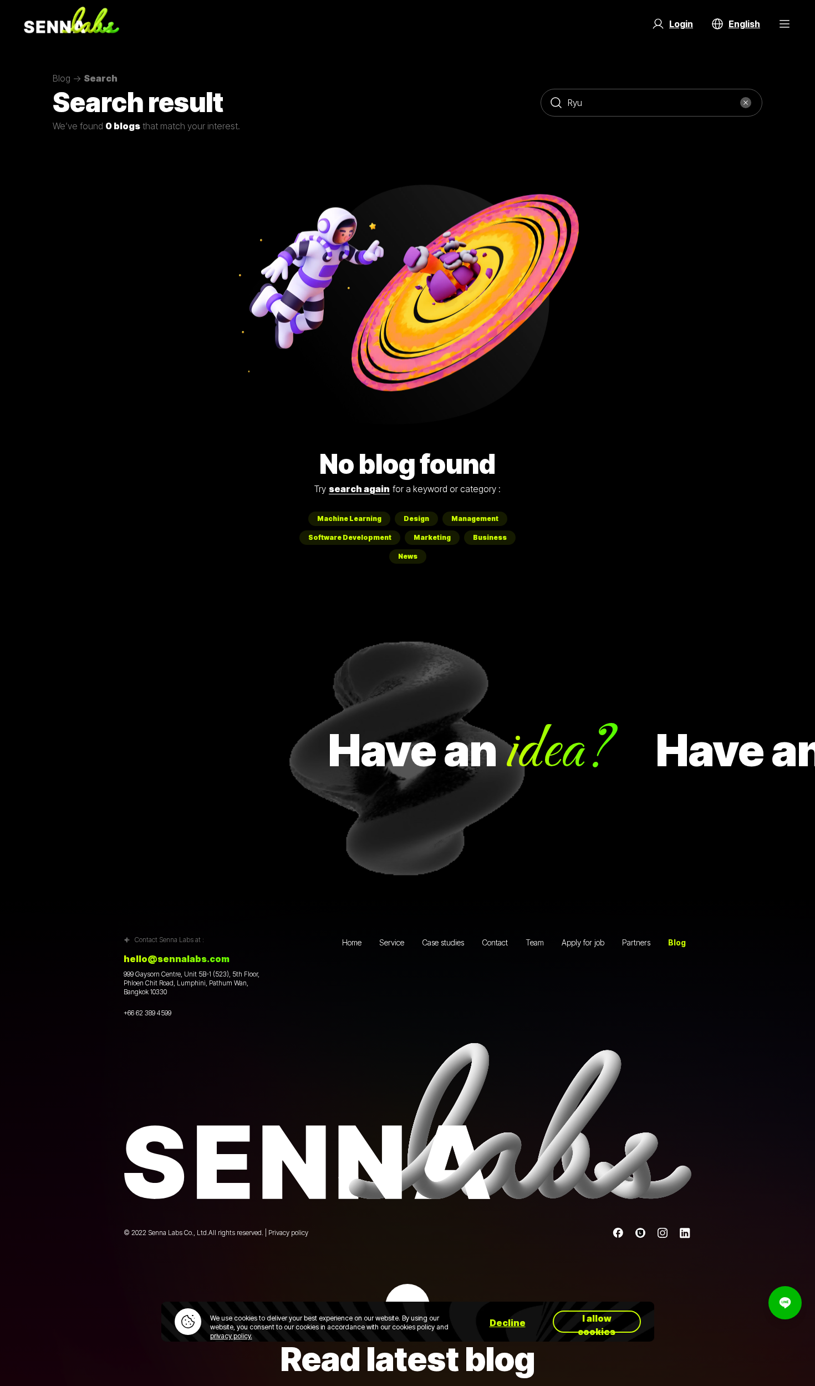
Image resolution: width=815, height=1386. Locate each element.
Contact (495, 942)
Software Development (349, 537)
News (407, 556)
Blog (61, 79)
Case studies (443, 942)
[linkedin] (684, 1233)
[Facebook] (618, 1233)
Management (474, 518)
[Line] (640, 1233)
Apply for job (583, 942)
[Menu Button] (784, 24)
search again (359, 489)
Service (391, 942)
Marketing (432, 537)
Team (535, 942)
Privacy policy (288, 1232)
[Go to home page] (71, 23)
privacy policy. (231, 1336)
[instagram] (662, 1233)
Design (416, 518)
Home (351, 942)
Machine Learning (349, 518)
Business (490, 537)
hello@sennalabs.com (177, 958)
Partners (636, 942)
